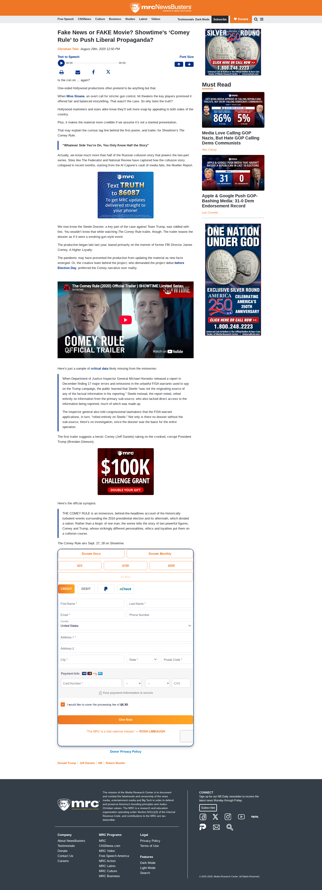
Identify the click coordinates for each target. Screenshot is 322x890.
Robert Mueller (115, 763)
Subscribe (220, 19)
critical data (99, 368)
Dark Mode (202, 19)
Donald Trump (67, 763)
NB (100, 763)
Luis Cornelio (210, 212)
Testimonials (186, 19)
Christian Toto (68, 49)
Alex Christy (209, 149)
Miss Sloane (75, 96)
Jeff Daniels (87, 763)
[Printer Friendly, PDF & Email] (78, 73)
